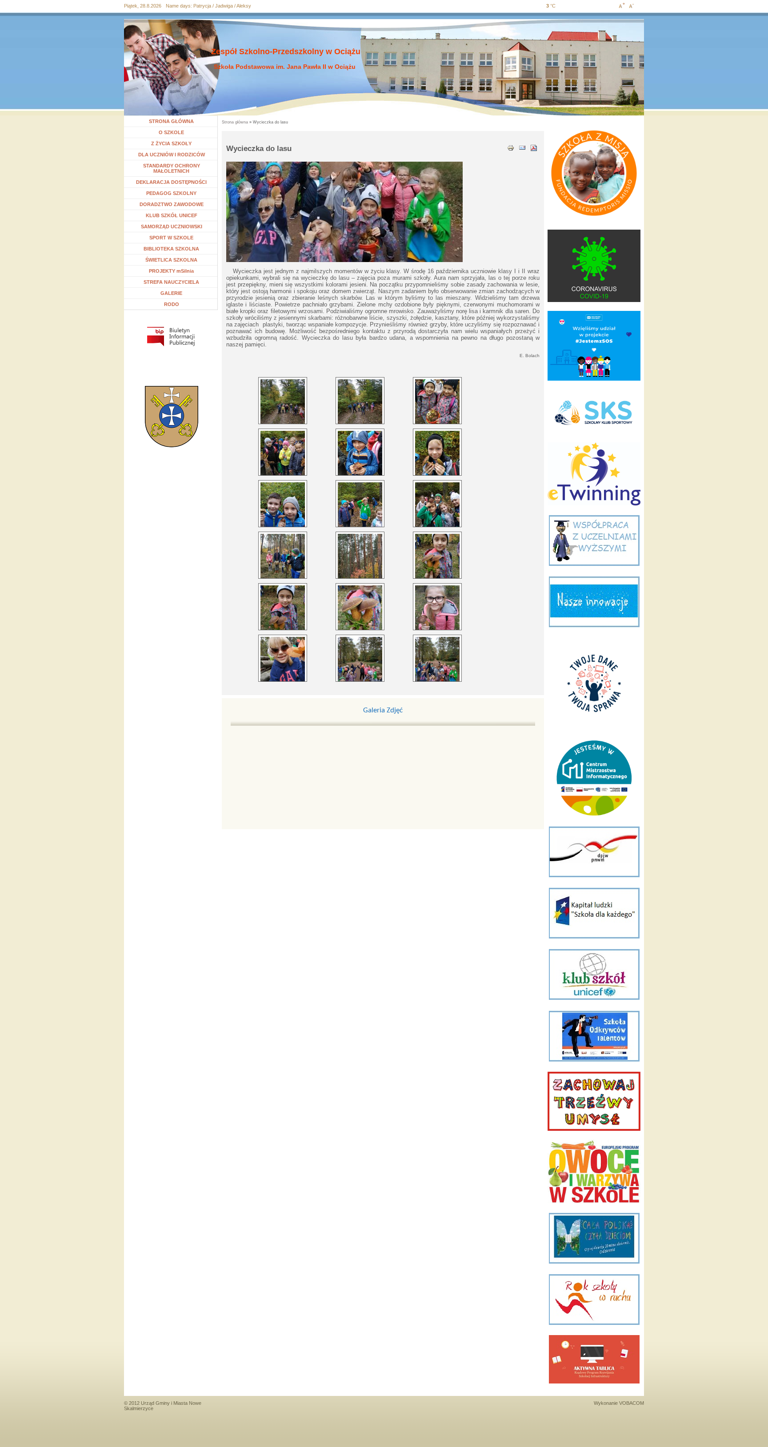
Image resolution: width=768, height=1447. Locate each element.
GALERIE (171, 293)
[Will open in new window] (171, 336)
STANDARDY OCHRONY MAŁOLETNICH (171, 168)
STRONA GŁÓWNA (171, 121)
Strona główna (235, 122)
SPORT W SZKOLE (171, 237)
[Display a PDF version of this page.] (533, 147)
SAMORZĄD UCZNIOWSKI (171, 226)
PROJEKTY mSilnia (171, 271)
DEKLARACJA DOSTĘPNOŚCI (171, 182)
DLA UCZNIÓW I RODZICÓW (171, 154)
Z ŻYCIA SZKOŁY (171, 143)
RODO (171, 304)
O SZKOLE (175, 132)
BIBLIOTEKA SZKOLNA (171, 248)
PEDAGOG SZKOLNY (171, 193)
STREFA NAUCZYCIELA (171, 282)
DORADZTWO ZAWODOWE (172, 204)
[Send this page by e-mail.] (522, 147)
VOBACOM (631, 1403)
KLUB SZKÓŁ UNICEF (171, 215)
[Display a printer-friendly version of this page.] (510, 147)
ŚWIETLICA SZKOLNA (171, 259)
